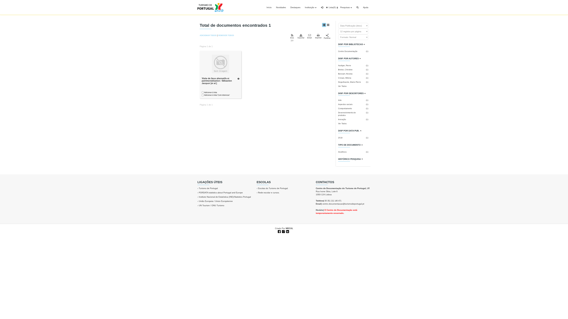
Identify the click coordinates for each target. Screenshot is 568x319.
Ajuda (365, 7)
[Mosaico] (328, 25)
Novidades (281, 7)
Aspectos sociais (353, 104)
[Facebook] (279, 231)
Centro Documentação (353, 51)
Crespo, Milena (353, 78)
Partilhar (327, 38)
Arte (353, 100)
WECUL (289, 228)
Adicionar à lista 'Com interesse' (217, 95)
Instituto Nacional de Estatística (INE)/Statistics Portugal (225, 197)
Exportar (301, 38)
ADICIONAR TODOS (208, 35)
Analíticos (353, 152)
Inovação (353, 119)
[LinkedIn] (287, 231)
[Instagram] (283, 231)
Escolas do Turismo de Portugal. (273, 188)
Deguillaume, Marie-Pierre (353, 82)
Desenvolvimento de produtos (353, 114)
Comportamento (353, 109)
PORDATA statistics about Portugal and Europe (221, 192)
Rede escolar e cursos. (269, 192)
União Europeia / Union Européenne (216, 201)
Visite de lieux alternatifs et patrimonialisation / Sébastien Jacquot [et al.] (217, 81)
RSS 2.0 (292, 39)
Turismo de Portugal (208, 188)
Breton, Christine (353, 70)
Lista (332, 7)
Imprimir (318, 38)
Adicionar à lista (210, 92)
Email (309, 38)
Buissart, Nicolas (353, 74)
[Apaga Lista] (337, 7)
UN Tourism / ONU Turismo (211, 205)
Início (269, 7)
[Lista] (324, 25)
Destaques (295, 7)
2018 (353, 138)
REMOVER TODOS (226, 35)
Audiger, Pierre (353, 66)
